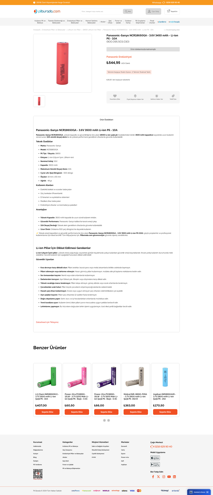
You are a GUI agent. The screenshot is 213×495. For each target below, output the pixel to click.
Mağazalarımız (38, 450)
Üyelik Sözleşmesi (98, 453)
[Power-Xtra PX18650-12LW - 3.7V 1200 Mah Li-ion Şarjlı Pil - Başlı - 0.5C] (77, 377)
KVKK (94, 457)
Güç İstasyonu (67, 450)
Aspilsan (124, 464)
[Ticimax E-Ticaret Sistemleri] (165, 491)
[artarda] (176, 490)
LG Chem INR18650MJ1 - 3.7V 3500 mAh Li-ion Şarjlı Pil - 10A (47, 396)
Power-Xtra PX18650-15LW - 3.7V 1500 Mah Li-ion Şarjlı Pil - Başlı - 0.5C (106, 396)
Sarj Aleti (66, 461)
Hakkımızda (37, 446)
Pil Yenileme (37, 464)
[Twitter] (158, 476)
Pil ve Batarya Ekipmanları (71, 468)
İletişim (35, 461)
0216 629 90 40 (173, 2)
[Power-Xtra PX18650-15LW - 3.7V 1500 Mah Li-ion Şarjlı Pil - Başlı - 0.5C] (106, 377)
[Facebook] (153, 476)
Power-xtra (125, 457)
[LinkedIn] (174, 476)
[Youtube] (169, 476)
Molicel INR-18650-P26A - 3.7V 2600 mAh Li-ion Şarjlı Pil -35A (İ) (135, 396)
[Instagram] (163, 476)
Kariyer (35, 453)
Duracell (124, 446)
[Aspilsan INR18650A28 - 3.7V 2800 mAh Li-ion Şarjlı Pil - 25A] (165, 377)
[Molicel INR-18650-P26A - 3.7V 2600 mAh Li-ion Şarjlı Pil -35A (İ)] (136, 377)
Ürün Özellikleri (106, 120)
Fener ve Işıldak (68, 464)
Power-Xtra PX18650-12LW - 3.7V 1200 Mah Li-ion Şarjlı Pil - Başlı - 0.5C (77, 396)
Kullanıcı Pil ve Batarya (70, 446)
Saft (122, 461)
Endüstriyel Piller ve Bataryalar (73, 453)
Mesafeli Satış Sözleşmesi (100, 450)
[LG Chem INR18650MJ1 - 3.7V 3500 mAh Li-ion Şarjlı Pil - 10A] (47, 377)
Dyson (123, 453)
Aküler (65, 457)
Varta (123, 450)
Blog (34, 457)
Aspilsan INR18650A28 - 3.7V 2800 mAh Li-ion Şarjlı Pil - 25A (164, 396)
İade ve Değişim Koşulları (100, 446)
